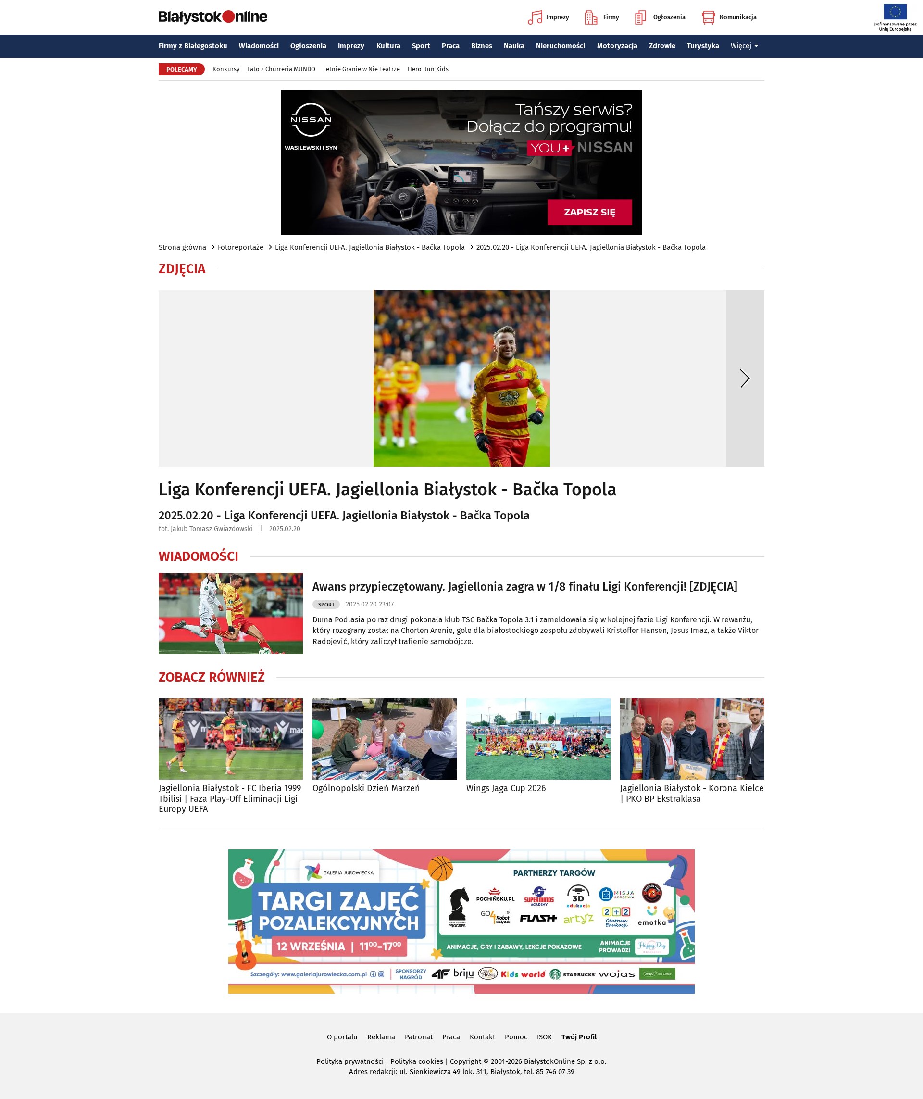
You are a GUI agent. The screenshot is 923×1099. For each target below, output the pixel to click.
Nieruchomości (560, 45)
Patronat (419, 1037)
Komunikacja (738, 17)
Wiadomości (259, 45)
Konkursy (225, 69)
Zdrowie (662, 45)
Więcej (741, 45)
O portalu (342, 1037)
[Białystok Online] (213, 17)
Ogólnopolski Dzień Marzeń (366, 788)
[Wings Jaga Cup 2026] (538, 739)
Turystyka (703, 45)
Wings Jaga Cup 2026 (506, 788)
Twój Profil (579, 1037)
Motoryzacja (617, 45)
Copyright (465, 1061)
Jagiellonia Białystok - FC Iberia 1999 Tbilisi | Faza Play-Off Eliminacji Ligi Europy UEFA (230, 798)
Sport (421, 45)
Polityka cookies (416, 1061)
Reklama (381, 1037)
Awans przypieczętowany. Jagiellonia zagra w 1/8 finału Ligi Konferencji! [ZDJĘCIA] (524, 587)
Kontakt (482, 1037)
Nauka (514, 45)
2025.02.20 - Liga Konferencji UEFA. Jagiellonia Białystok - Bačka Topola (591, 247)
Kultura (388, 45)
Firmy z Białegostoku (193, 45)
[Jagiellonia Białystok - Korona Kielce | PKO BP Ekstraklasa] (692, 739)
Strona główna (182, 247)
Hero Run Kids (428, 69)
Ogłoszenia (669, 17)
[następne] (745, 378)
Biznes (481, 45)
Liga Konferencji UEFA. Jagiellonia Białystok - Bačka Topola (370, 247)
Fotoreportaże (240, 247)
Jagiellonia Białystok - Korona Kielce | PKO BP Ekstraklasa (692, 793)
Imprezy (557, 17)
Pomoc (516, 1037)
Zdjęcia (182, 269)
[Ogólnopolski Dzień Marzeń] (384, 739)
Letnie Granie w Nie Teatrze (361, 69)
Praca (451, 45)
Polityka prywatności (350, 1061)
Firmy (611, 17)
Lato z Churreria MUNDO (281, 69)
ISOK (544, 1037)
